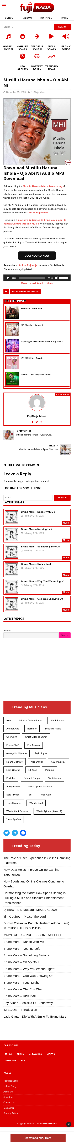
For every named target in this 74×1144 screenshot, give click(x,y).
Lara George (13, 770)
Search (7, 630)
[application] (37, 277)
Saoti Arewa (54, 778)
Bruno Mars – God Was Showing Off (42, 598)
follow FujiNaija (28, 265)
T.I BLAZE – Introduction (20, 1009)
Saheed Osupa (32, 778)
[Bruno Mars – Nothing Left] (11, 539)
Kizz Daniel (37, 761)
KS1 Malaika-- (58, 761)
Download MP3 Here (38, 1137)
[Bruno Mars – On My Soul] (11, 574)
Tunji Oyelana (13, 803)
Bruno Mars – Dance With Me (38, 511)
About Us (8, 1091)
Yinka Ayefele (13, 819)
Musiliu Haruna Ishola (25, 291)
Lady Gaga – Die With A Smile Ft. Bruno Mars (34, 1016)
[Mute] (56, 278)
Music (8, 1054)
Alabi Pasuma (57, 720)
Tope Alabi (45, 794)
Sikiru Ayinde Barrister (40, 786)
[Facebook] (23, 833)
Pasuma (49, 770)
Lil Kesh (32, 770)
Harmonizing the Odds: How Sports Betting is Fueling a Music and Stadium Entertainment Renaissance (34, 898)
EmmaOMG (12, 745)
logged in (23, 481)
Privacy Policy (10, 1113)
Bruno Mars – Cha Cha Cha (22, 989)
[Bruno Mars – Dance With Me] (11, 521)
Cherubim (11, 736)
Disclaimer (8, 1108)
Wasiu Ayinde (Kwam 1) (49, 811)
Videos (51, 1054)
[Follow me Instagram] (41, 422)
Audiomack (35, 1054)
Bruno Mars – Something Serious (40, 546)
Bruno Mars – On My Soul (36, 564)
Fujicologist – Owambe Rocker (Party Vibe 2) (42, 341)
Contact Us (9, 1102)
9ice (8, 720)
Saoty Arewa (13, 786)
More (64, 18)
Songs (9, 18)
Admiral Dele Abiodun (30, 720)
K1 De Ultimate (14, 761)
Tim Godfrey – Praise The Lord (24, 916)
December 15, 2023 (16, 92)
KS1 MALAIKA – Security (32, 358)
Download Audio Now (37, 283)
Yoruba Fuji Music (37, 212)
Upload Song (9, 1086)
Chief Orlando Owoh (36, 736)
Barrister (32, 728)
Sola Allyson (12, 794)
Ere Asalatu (33, 745)
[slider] (64, 277)
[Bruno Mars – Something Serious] (11, 556)
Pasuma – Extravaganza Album (36, 374)
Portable (10, 778)
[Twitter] (6, 833)
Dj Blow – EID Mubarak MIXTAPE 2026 (30, 909)
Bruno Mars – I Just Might (21, 982)
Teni (30, 794)
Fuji (23, 1060)
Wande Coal (36, 803)
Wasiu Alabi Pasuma (17, 811)
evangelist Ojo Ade (16, 753)
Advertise (8, 1097)
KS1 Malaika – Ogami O (32, 325)
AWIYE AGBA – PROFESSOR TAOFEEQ (32, 935)
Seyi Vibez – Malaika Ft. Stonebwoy (28, 1003)
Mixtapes (46, 18)
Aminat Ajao (12, 728)
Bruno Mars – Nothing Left (36, 529)
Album (27, 18)
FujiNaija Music (38, 92)
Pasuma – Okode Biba (31, 308)
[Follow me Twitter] (37, 422)
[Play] (8, 278)
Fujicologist (41, 753)
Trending (10, 1060)
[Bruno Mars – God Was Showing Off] (11, 608)
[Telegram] (15, 833)
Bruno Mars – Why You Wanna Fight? (43, 581)
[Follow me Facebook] (33, 422)
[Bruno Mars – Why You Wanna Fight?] (11, 591)
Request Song (10, 1081)
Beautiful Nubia (53, 728)
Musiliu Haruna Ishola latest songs (43, 186)
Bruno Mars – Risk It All (19, 996)
